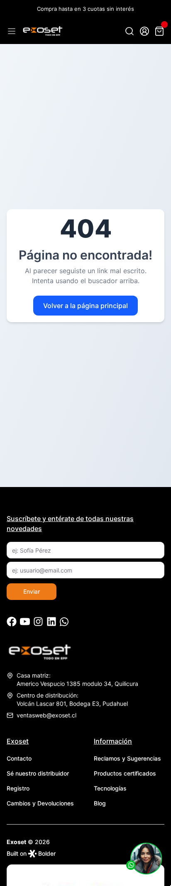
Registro (18, 788)
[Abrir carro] (159, 31)
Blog (100, 803)
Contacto (19, 758)
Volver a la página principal (85, 305)
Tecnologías (110, 788)
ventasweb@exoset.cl (46, 715)
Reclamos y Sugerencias (127, 758)
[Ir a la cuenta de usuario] (144, 31)
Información (113, 741)
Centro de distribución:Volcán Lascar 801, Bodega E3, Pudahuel (72, 699)
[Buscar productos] (129, 31)
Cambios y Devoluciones (40, 803)
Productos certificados (125, 773)
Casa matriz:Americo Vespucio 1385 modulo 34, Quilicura (77, 679)
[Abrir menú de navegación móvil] (12, 31)
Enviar (31, 591)
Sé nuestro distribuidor (38, 773)
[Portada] (42, 31)
